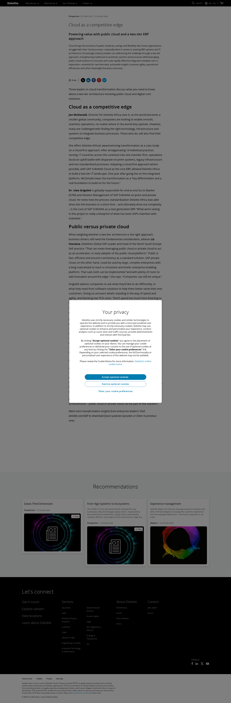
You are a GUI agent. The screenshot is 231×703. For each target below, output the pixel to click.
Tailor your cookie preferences (115, 391)
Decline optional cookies (115, 384)
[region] (115, 351)
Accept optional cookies (115, 377)
